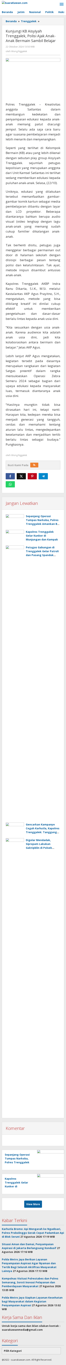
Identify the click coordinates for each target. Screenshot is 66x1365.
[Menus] (61, 4)
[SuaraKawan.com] (14, 2)
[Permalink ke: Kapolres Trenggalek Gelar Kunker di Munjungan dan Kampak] (15, 537)
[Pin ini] (32, 476)
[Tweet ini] (21, 476)
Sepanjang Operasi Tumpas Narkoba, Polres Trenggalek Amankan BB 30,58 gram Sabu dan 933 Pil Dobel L (42, 523)
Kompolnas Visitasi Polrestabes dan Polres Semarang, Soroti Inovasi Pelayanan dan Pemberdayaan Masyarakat (30, 1282)
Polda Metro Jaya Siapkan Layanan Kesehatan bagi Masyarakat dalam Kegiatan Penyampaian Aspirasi (32, 1301)
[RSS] (34, 465)
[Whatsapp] (10, 484)
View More (33, 1204)
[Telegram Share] (43, 476)
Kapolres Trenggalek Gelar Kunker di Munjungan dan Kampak (42, 535)
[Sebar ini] (10, 476)
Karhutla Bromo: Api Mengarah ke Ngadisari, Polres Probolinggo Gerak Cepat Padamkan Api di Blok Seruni (33, 1232)
